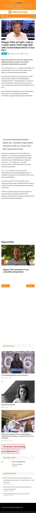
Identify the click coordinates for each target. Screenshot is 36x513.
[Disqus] (18, 313)
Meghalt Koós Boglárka (8, 404)
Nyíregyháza (20, 6)
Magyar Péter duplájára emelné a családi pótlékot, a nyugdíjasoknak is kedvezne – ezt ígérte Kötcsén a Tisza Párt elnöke (17, 436)
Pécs (25, 6)
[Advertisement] (18, 117)
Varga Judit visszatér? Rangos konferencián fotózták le (7, 286)
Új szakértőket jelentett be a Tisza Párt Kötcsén (14, 375)
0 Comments (25, 53)
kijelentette (15, 68)
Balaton (6, 4)
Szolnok (21, 8)
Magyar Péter (5, 170)
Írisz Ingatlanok (9, 458)
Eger (22, 4)
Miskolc (13, 6)
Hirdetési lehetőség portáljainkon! (13, 449)
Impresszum (4, 507)
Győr (30, 4)
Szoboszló (15, 8)
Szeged (29, 6)
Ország (4, 53)
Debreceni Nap (19, 12)
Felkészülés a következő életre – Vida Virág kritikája (31, 286)
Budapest (12, 4)
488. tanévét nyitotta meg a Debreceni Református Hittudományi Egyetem (17, 488)
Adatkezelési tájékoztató (16, 507)
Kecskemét (7, 6)
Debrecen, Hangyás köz (18, 461)
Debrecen (17, 4)
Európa (26, 4)
